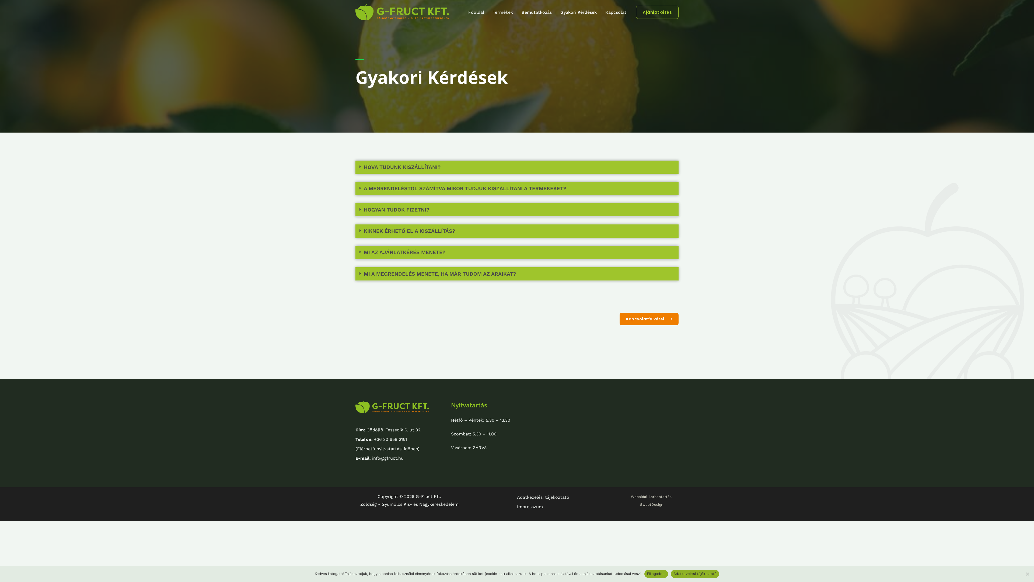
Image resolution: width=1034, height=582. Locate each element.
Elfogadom (656, 573)
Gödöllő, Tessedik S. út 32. (388, 429)
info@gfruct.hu (379, 458)
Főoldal (476, 12)
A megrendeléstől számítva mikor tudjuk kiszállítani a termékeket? (465, 188)
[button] (657, 12)
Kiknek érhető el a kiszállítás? (409, 231)
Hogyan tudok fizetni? (396, 210)
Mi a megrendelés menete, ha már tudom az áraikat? (440, 274)
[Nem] (1027, 574)
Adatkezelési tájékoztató (543, 497)
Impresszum (530, 506)
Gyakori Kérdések (578, 12)
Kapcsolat (615, 12)
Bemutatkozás (537, 12)
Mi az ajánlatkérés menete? (404, 252)
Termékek (503, 12)
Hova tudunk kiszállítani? (402, 167)
